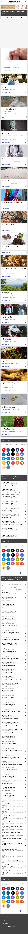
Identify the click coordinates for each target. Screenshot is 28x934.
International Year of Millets (8, 795)
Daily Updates (6, 440)
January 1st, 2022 (9, 812)
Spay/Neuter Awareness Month (9, 769)
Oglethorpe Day (7, 293)
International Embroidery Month (9, 636)
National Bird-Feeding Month (9, 662)
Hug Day (4, 87)
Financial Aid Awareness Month (9, 625)
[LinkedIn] (4, 454)
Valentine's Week (6, 592)
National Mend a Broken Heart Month (11, 711)
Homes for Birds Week (7, 503)
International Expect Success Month (10, 639)
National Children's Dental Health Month (11, 679)
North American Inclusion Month (9, 754)
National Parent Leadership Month (10, 718)
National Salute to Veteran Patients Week (12, 524)
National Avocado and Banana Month (10, 658)
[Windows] (8, 463)
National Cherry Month (7, 676)
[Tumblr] (17, 450)
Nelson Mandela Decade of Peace (10, 849)
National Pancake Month (7, 715)
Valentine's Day (14, 483)
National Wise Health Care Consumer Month (12, 750)
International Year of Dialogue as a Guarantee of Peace (10, 791)
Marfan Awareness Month (8, 655)
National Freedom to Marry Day (12, 203)
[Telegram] (8, 458)
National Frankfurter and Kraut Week (10, 514)
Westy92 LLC (13, 926)
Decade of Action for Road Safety (10, 799)
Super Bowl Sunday (11, 273)
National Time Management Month (10, 743)
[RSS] (17, 463)
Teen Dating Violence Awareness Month (11, 780)
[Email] (4, 467)
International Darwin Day (10, 109)
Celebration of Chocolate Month (9, 615)
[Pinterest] (22, 450)
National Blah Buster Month (8, 665)
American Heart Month (7, 600)
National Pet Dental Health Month (10, 722)
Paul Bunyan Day (7, 317)
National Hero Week (6, 517)
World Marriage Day (8, 407)
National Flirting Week (7, 510)
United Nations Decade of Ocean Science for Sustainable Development (12, 827)
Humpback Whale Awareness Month (10, 632)
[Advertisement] (14, 34)
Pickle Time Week (6, 531)
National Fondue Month (7, 690)
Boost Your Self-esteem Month (9, 611)
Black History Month (7, 607)
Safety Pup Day (7, 339)
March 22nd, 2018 (9, 867)
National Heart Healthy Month (9, 701)
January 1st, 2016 (9, 839)
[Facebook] (8, 450)
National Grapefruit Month (8, 697)
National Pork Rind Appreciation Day (14, 268)
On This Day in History (9, 429)
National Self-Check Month (8, 732)
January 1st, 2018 (9, 818)
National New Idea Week (8, 521)
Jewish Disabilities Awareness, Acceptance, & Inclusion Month (9, 644)
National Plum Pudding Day (11, 246)
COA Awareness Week (7, 489)
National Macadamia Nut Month (9, 708)
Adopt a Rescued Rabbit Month (9, 597)
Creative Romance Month (8, 618)
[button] (1, 1)
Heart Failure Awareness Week (9, 500)
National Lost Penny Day (10, 225)
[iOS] (22, 458)
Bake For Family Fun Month (8, 604)
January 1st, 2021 (9, 800)
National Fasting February (8, 687)
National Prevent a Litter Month (9, 725)
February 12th (14, 89)
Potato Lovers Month (7, 761)
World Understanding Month (8, 787)
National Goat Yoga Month (8, 694)
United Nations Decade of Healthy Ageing (12, 822)
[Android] (17, 458)
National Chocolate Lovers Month (10, 683)
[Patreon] (17, 454)
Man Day (4, 159)
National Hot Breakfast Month (9, 704)
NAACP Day (5, 181)
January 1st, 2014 (9, 873)
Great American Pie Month (8, 629)
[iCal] (22, 463)
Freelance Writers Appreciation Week (11, 493)
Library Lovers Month (7, 648)
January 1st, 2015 (9, 845)
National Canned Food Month (9, 669)
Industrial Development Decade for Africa (12, 838)
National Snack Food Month (8, 736)
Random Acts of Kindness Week (9, 535)
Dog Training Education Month (9, 622)
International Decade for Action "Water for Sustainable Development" (12, 865)
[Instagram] (8, 454)
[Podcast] (13, 458)
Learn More (6, 71)
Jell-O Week (5, 507)
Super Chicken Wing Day (10, 383)
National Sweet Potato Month (9, 740)
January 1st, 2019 (9, 850)
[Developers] (8, 467)
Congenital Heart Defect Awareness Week (12, 583)
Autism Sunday (7, 62)
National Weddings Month (8, 747)
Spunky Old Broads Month (8, 776)
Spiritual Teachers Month (8, 773)
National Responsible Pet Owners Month (12, 729)
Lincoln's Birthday (7, 133)
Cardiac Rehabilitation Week (8, 482)
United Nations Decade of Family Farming (12, 860)
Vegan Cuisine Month (7, 783)
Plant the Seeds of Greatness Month (11, 757)
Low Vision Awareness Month (9, 651)
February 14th (17, 161)
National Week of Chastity (8, 528)
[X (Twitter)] (13, 450)
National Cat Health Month (8, 672)
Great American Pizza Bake (8, 496)
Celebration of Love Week (8, 485)
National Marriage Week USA (9, 587)
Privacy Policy (5, 929)
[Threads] (13, 454)
